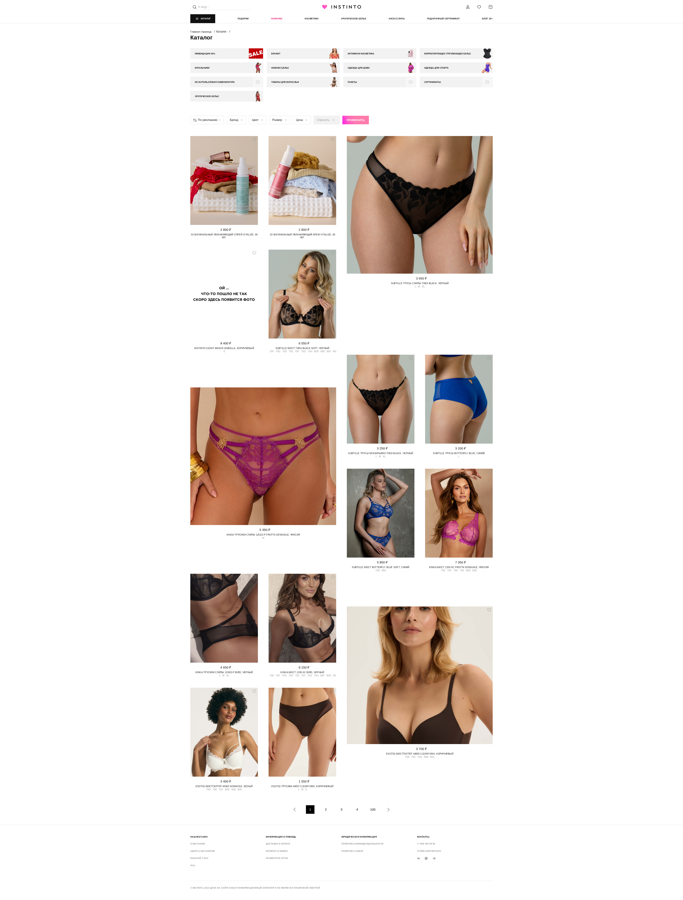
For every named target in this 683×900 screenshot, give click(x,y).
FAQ (192, 865)
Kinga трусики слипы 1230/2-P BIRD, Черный (224, 672)
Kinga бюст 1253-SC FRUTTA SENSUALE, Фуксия (459, 567)
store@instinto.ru (429, 851)
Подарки (243, 18)
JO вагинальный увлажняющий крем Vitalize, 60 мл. (302, 236)
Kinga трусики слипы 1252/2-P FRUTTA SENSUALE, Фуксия (263, 534)
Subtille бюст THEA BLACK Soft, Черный (302, 348)
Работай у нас (199, 858)
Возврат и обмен (277, 851)
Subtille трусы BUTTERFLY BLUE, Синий (459, 453)
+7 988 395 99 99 (426, 844)
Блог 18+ (487, 18)
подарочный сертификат (443, 18)
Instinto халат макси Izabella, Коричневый (224, 348)
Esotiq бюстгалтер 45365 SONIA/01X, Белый (224, 786)
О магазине (197, 844)
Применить (356, 120)
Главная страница (201, 31)
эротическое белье (353, 18)
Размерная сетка (277, 858)
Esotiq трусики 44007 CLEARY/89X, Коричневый (302, 786)
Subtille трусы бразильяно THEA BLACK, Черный (380, 453)
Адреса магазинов (202, 851)
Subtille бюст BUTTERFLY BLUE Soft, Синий (380, 567)
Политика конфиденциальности (363, 844)
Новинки (276, 18)
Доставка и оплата (278, 844)
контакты (423, 837)
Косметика (312, 18)
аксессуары (397, 18)
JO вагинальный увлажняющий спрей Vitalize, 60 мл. (224, 236)
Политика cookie (352, 851)
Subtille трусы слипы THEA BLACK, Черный (420, 283)
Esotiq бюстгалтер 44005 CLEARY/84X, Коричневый (419, 753)
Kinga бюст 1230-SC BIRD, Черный (302, 672)
